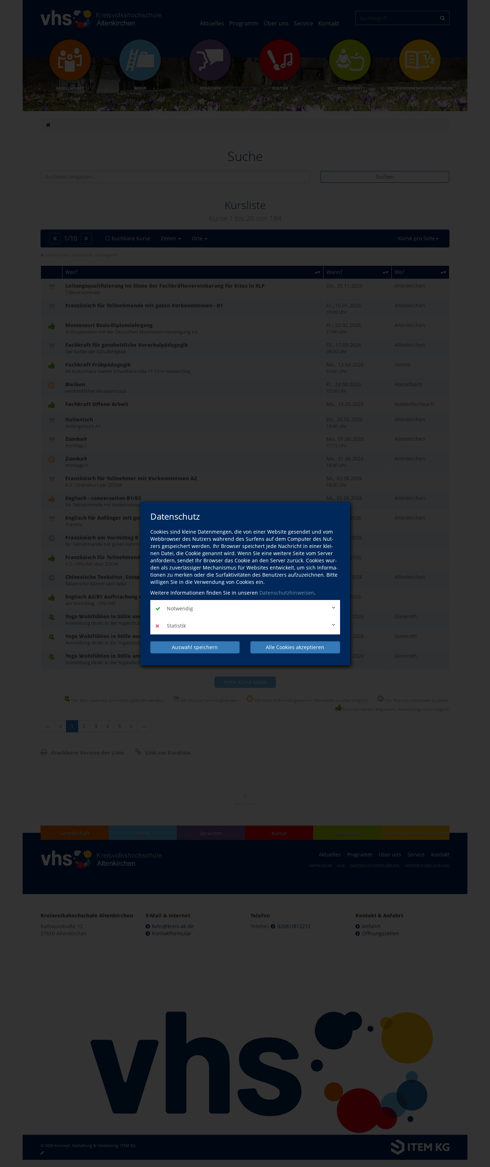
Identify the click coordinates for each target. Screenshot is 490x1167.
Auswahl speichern (195, 647)
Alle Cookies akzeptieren (295, 647)
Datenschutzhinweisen (286, 592)
